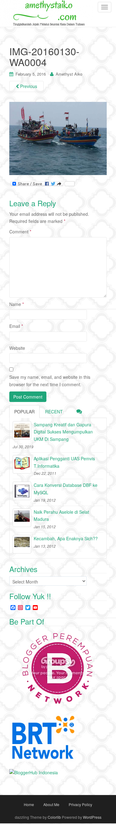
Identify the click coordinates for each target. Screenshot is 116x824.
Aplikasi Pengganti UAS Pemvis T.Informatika (64, 462)
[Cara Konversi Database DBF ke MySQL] (22, 491)
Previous (28, 86)
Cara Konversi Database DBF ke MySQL (65, 489)
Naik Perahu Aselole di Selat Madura (61, 515)
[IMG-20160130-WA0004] (58, 138)
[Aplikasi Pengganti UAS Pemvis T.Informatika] (22, 464)
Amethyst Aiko (69, 74)
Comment (20, 231)
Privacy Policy (80, 804)
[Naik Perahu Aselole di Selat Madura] (22, 517)
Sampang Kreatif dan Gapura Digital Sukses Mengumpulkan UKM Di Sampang (63, 431)
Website (17, 348)
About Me (51, 804)
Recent (54, 411)
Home (29, 804)
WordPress (92, 817)
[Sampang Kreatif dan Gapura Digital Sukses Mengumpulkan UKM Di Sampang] (22, 430)
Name (16, 304)
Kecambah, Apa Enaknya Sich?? (66, 538)
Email (16, 326)
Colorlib (54, 817)
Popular (24, 411)
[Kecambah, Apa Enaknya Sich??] (22, 544)
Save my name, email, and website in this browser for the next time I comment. (49, 380)
